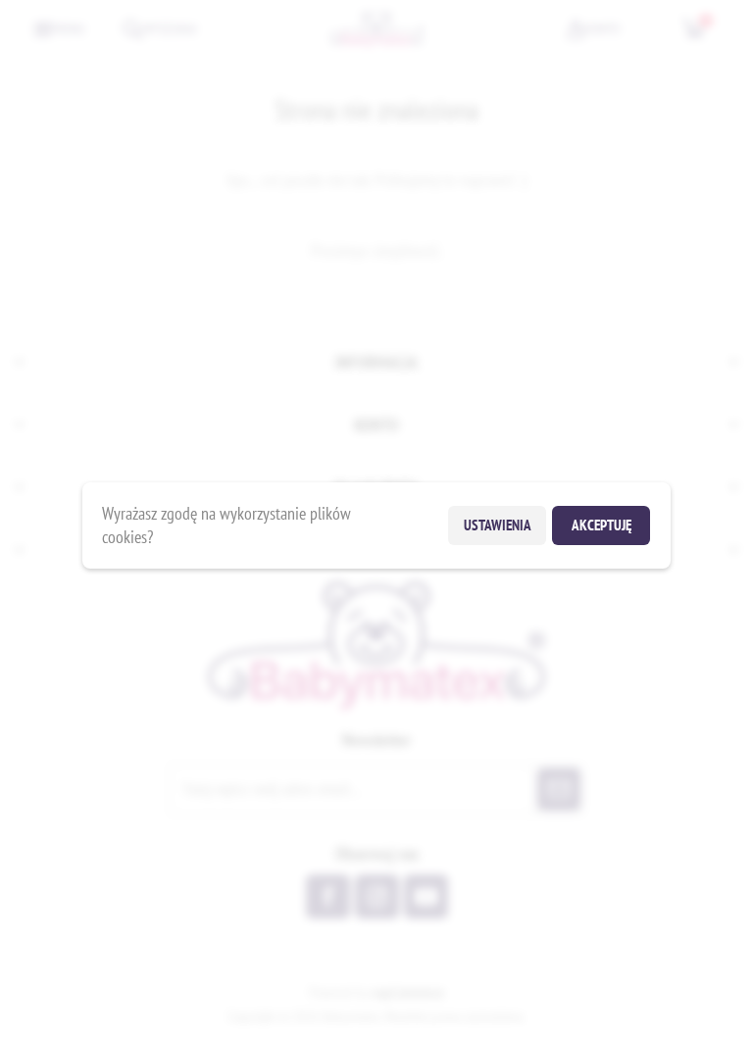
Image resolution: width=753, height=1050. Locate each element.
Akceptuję (601, 525)
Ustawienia (497, 525)
